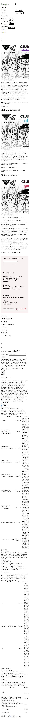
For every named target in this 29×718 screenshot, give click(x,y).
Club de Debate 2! (10, 110)
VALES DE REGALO (7, 324)
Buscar (2, 357)
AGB (4, 300)
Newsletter (4, 27)
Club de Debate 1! (10, 175)
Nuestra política (13, 367)
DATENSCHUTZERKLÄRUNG (10, 302)
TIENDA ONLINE (6, 319)
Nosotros (4, 13)
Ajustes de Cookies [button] (7, 368)
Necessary (6, 405)
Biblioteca (4, 21)
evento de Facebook (16, 249)
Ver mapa (7, 282)
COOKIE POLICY (7, 304)
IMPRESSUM (6, 301)
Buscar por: (4, 354)
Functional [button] (4, 549)
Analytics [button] (4, 571)
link (6, 163)
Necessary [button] (4, 404)
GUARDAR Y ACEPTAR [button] (8, 715)
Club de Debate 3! (20, 11)
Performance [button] (5, 560)
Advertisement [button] (5, 668)
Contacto (4, 24)
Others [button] (3, 679)
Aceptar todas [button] (18, 368)
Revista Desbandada (22, 84)
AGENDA (4, 5)
